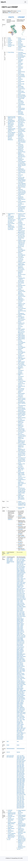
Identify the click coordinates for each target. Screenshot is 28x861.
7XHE (20, 800)
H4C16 (20, 612)
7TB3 (20, 798)
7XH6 (18, 800)
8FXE (20, 804)
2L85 (20, 760)
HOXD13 (22, 631)
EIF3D (23, 593)
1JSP (18, 755)
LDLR (21, 646)
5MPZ (18, 780)
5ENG (23, 771)
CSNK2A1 (21, 585)
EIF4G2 (18, 594)
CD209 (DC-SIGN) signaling (21, 315)
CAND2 (11, 558)
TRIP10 (18, 725)
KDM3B (18, 639)
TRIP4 (21, 725)
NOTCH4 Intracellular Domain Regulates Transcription (21, 351)
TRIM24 (22, 724)
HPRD (9, 12)
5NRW (23, 781)
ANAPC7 (18, 561)
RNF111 (23, 691)
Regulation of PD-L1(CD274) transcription (21, 465)
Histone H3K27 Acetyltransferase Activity (21, 92)
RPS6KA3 (19, 695)
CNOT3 (11, 17)
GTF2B (21, 609)
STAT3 (24, 713)
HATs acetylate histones (21, 283)
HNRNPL (18, 623)
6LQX (23, 791)
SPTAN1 (23, 710)
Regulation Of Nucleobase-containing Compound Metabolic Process (21, 844)
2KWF (23, 759)
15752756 (19, 11)
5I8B (24, 774)
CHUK (21, 578)
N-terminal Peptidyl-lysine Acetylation (21, 159)
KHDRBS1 (22, 640)
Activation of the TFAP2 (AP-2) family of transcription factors (21, 325)
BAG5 (24, 566)
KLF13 (18, 643)
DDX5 (18, 589)
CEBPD (18, 576)
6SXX (23, 793)
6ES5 (18, 788)
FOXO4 (18, 603)
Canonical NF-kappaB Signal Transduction (21, 147)
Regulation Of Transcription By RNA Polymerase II (22, 140)
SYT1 (18, 717)
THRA (23, 719)
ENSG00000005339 (21, 748)
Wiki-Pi (3, 2)
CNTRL (18, 582)
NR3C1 (20, 671)
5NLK (21, 781)
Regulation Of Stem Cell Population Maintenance (10, 137)
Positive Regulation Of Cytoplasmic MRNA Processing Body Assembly (11, 835)
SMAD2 (21, 702)
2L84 (18, 760)
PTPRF (21, 687)
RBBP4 (18, 689)
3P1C (18, 763)
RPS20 (18, 694)
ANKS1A (22, 561)
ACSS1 (18, 558)
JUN (24, 636)
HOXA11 (18, 625)
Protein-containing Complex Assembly (22, 191)
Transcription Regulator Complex (21, 45)
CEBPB (21, 575)
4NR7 (23, 766)
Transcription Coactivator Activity (20, 64)
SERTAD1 (23, 697)
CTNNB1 (18, 587)
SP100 (23, 708)
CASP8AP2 (22, 571)
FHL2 (25, 599)
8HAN (23, 806)
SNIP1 (18, 707)
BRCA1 (23, 568)
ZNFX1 (21, 739)
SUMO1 (18, 716)
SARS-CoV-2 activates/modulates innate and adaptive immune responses (21, 382)
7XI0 (23, 800)
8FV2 (23, 803)
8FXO (18, 805)
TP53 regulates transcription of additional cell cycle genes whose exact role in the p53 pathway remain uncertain (11, 219)
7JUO (20, 797)
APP (23, 564)
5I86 (19, 774)
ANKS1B (18, 563)
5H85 (23, 772)
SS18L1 (24, 712)
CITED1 (18, 580)
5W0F (23, 783)
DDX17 (24, 588)
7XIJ (18, 802)
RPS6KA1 (22, 694)
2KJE (20, 759)
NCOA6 (21, 665)
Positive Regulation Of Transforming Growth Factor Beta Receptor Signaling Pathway (22, 164)
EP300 (18, 595)
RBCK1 (18, 690)
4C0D (8, 755)
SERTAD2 (19, 699)
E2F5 (18, 591)
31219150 (20, 541)
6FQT (20, 789)
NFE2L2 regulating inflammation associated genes (21, 401)
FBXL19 (24, 598)
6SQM (20, 793)
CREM (21, 583)
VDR (23, 729)
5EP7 (18, 772)
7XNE (22, 802)
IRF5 (18, 636)
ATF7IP (18, 566)
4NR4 (23, 765)
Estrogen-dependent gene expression (21, 356)
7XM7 (20, 802)
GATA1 (23, 604)
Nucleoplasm (20, 44)
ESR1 (23, 595)
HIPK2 (18, 616)
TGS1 (21, 719)
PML (21, 679)
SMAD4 (21, 704)
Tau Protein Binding (22, 96)
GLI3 (18, 606)
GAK (21, 604)
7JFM (18, 797)
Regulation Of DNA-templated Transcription (11, 124)
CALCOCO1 (22, 569)
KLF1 (23, 642)
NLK (21, 670)
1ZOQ (23, 758)
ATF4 (23, 565)
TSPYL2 (18, 727)
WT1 (23, 730)
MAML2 (21, 649)
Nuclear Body (20, 50)
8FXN (23, 804)
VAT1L (21, 729)
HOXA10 (22, 623)
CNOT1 (8, 559)
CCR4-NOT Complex (10, 43)
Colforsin (19, 501)
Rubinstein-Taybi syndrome (21, 508)
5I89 (21, 774)
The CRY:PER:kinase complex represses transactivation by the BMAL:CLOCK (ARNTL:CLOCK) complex (21, 490)
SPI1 (18, 710)
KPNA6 (21, 645)
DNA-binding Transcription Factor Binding (21, 113)
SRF (21, 712)
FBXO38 (18, 599)
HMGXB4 (19, 621)
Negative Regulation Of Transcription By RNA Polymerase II (22, 118)
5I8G (18, 775)
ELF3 (21, 594)
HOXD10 (21, 629)
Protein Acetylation (21, 142)
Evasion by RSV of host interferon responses (21, 432)
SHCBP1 (18, 701)
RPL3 (20, 693)
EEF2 (18, 592)
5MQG (23, 780)
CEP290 (21, 576)
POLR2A (18, 680)
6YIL (22, 794)
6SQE (23, 792)
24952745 (20, 543)
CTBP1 (22, 586)
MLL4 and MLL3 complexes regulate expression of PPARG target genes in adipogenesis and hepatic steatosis (22, 438)
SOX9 (20, 708)
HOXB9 (18, 629)
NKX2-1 (18, 670)
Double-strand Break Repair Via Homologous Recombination (21, 123)
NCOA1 (18, 663)
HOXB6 (18, 628)
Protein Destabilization (21, 168)
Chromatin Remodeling (20, 133)
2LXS (22, 760)
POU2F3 (18, 682)
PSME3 (21, 685)
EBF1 (20, 591)
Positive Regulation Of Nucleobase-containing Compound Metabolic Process (22, 821)
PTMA (18, 687)
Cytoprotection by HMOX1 (21, 386)
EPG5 (21, 595)
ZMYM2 (18, 736)
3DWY (23, 761)
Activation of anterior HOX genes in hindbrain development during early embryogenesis (22, 310)
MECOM (21, 655)
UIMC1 (18, 729)
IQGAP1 (18, 634)
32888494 (20, 525)
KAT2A (18, 637)
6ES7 (23, 788)
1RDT (22, 755)
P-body (9, 37)
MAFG (22, 648)
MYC (18, 661)
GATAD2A (19, 605)
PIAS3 (23, 678)
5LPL (20, 777)
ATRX (21, 566)
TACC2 (20, 717)
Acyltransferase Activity (21, 82)
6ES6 (20, 788)
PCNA (18, 676)
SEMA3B (21, 696)
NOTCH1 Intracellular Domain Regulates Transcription (21, 249)
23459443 (20, 547)
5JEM (22, 775)
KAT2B (21, 637)
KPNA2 (18, 645)
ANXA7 (22, 563)
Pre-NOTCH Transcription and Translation (21, 224)
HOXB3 (18, 627)
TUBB (21, 727)
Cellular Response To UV (21, 173)
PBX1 (20, 674)
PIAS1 (18, 678)
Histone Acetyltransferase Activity (21, 72)
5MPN (23, 778)
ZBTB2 (21, 734)
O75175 (8, 752)
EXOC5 (18, 598)
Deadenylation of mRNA (11, 214)
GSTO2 (18, 609)
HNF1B (18, 622)
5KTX (23, 776)
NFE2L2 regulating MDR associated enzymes (21, 415)
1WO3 (18, 757)
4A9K (23, 764)
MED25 (18, 656)
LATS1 (18, 646)
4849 (8, 741)
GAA (23, 603)
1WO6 (18, 758)
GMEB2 (23, 606)
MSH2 (18, 659)
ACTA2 (21, 558)
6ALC (20, 786)
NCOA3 (18, 665)
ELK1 (23, 594)
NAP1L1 (21, 662)
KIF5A (18, 642)
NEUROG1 (19, 666)
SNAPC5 (18, 706)
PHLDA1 (18, 677)
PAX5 (18, 674)
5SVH (23, 782)
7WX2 (23, 799)
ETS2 (20, 597)
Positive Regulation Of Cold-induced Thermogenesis (11, 133)
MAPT (21, 653)
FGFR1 (21, 599)
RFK (20, 691)
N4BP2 (18, 662)
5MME (22, 777)
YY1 (25, 733)
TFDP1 (18, 719)
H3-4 (23, 611)
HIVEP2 (18, 617)
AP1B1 (18, 564)
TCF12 (18, 718)
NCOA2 (21, 663)
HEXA (18, 615)
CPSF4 (24, 582)
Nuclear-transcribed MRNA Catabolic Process (11, 824)
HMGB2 (21, 620)
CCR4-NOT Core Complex (11, 45)
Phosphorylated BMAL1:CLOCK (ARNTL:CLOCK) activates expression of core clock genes (21, 475)
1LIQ (20, 755)
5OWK (20, 782)
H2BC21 (21, 610)
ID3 (11, 561)
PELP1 (21, 676)
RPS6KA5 (23, 695)
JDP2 (22, 636)
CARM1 (18, 571)
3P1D (20, 763)
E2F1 (22, 589)
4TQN (20, 769)
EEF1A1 (23, 591)
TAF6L (23, 717)
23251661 (23, 536)
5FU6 (13, 755)
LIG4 (23, 646)
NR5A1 (23, 671)
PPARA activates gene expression (21, 231)
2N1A (18, 761)
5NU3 (18, 782)
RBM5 (24, 690)
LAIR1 (8, 553)
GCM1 (22, 605)
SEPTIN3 (19, 697)
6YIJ (18, 794)
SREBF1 (22, 711)
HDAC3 (23, 614)
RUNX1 (8, 563)
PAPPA (22, 673)
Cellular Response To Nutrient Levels (21, 170)
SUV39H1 (22, 716)
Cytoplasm (10, 40)
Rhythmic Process (21, 187)
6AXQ (23, 786)
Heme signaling (21, 388)
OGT (21, 672)
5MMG (18, 778)
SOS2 (18, 708)
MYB (18, 660)
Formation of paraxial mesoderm (21, 397)
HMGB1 (18, 620)
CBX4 (18, 572)
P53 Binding (20, 54)
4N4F (20, 765)
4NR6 (20, 766)
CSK (18, 585)
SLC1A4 (22, 701)
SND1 (22, 706)
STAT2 (21, 713)
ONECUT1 (19, 673)
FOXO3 (21, 602)
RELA (18, 691)
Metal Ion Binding (21, 94)
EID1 (23, 592)
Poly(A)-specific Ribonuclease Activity (11, 820)
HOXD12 (18, 631)
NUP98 (18, 672)
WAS (18, 730)
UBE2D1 (18, 728)
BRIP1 (18, 569)
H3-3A (21, 611)
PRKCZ (21, 684)
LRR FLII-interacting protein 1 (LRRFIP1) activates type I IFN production (21, 279)
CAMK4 (18, 570)
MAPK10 (22, 651)
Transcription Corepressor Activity (20, 68)
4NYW (20, 768)
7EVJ (20, 795)
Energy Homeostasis (20, 196)
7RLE (18, 798)
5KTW (20, 776)
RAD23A (18, 688)
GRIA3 (21, 608)
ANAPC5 (23, 560)
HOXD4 (18, 632)
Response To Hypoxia (20, 127)
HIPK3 (21, 616)
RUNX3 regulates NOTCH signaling (21, 335)
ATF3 (20, 565)
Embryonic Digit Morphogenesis (21, 178)
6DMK (23, 787)
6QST (20, 792)
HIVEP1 (24, 616)
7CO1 (18, 795)
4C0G (10, 755)
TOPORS (18, 722)
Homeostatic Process (20, 175)
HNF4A (21, 622)
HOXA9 (21, 625)
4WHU (18, 770)
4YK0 (21, 770)
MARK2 (18, 654)
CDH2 (24, 572)
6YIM (24, 794)
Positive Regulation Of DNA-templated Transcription (22, 181)
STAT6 (21, 714)
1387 (18, 741)
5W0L (18, 785)
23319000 (20, 523)
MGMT (21, 656)
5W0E (20, 783)
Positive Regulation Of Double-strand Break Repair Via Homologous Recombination (22, 209)
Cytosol (9, 41)
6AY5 (20, 787)
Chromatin (20, 41)
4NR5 (18, 766)
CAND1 (8, 558)
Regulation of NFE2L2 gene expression (20, 422)
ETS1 (18, 597)
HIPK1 (23, 615)
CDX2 (23, 574)
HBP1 (23, 612)
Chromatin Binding (21, 56)
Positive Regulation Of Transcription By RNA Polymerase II (22, 184)
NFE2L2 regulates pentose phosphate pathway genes (21, 409)
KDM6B (18, 640)
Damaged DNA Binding (21, 58)
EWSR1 (23, 597)
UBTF (24, 728)
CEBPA (18, 575)
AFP (21, 559)
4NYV (18, 768)
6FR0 (18, 791)
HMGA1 (22, 619)
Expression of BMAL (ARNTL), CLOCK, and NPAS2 (21, 469)
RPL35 (23, 693)
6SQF (18, 793)
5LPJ (18, 777)
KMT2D (21, 644)
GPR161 (18, 608)
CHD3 (22, 577)
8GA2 (23, 805)
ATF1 (18, 565)
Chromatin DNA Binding (21, 84)
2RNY (20, 761)
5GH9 (20, 772)
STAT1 (18, 713)
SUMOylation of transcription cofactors (21, 301)
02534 (18, 745)
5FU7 (8, 757)
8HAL (18, 806)
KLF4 (21, 643)
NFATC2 (23, 666)
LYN (17, 648)
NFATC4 (18, 667)
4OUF (18, 769)
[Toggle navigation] (25, 2)
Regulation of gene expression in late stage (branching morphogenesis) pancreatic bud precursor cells (21, 243)
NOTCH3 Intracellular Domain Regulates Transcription (21, 341)
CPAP (21, 582)
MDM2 (18, 655)
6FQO (18, 789)
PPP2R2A (22, 683)
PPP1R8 (18, 683)
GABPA (18, 604)
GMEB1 (20, 606)
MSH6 (21, 659)
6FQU (23, 789)
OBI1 (13, 561)
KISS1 (21, 642)
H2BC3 (18, 611)
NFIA (21, 668)
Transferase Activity (20, 79)
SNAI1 (18, 705)
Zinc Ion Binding (21, 75)
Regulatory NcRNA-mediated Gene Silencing (12, 130)
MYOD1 (23, 661)
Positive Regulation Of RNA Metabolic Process (22, 826)
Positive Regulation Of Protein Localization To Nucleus (22, 203)
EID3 (18, 593)
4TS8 (23, 769)
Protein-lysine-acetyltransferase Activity (21, 104)
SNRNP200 (22, 707)
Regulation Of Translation (10, 127)
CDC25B (21, 572)
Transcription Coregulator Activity (20, 61)
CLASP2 (18, 581)
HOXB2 (21, 626)
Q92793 (18, 752)
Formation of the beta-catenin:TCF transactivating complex (21, 237)
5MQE (20, 780)
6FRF (20, 791)
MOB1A (21, 657)
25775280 (20, 534)
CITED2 (21, 580)
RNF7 (18, 693)
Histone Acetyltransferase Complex (21, 39)
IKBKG (21, 633)
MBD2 (21, 654)
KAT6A (18, 638)
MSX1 (23, 659)
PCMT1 (23, 674)
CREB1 (18, 583)
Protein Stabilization (20, 189)
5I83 (17, 774)
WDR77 (20, 730)
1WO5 (23, 757)
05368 (8, 745)
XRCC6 (20, 731)
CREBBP (21, 17)
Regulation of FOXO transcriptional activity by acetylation (21, 370)
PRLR (24, 684)
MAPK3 (18, 653)
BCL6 (20, 568)
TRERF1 (18, 724)
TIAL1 (18, 721)
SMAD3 (18, 704)
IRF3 (23, 634)
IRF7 (20, 636)
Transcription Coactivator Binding (22, 53)
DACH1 (18, 588)
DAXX (21, 588)
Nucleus (9, 39)
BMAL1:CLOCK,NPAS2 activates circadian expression (22, 220)
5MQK (18, 781)
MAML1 (18, 649)
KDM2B (21, 638)
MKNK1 (18, 657)
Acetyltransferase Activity (21, 77)
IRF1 (21, 634)
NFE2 (21, 667)
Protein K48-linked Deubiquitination (21, 193)
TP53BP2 (19, 723)
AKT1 (18, 560)
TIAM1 (20, 721)
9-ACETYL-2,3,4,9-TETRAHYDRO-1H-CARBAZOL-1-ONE (22, 504)
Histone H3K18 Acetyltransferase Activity (21, 89)
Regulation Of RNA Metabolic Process (21, 840)
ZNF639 (18, 739)
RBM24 (21, 690)
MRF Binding (20, 86)
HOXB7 (21, 628)
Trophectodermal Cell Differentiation (11, 121)
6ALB (18, 786)
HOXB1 (18, 626)
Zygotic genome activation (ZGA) (21, 429)
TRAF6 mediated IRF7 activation (21, 362)
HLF (21, 617)
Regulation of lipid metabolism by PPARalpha (21, 305)
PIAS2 (21, 678)
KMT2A (18, 644)
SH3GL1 (22, 700)
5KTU (18, 776)
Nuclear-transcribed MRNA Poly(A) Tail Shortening (11, 118)
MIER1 (24, 656)
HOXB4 (21, 627)
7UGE (18, 799)
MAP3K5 (22, 650)
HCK (18, 614)
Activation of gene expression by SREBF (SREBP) (21, 263)
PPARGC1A (22, 682)
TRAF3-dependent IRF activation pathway (21, 359)
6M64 (18, 792)
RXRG (18, 696)
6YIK (20, 794)
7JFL (23, 795)
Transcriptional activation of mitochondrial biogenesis (21, 259)
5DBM (18, 771)
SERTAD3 (23, 699)
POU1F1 (22, 680)
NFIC (24, 668)
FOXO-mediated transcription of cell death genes (21, 365)
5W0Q (20, 785)
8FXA (18, 804)
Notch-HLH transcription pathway (20, 288)
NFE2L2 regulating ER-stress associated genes (21, 419)
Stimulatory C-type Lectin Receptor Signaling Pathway (21, 130)
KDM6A (21, 639)
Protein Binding (11, 52)
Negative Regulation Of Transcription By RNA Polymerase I (21, 154)
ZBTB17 (18, 734)
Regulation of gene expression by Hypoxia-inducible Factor (21, 215)
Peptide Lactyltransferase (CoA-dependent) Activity (21, 108)
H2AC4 (18, 610)
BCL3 (18, 568)
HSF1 (21, 632)
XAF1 (18, 731)
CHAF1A (18, 577)
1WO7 (21, 758)
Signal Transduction (20, 144)
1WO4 (21, 757)
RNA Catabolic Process (11, 831)
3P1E (23, 763)
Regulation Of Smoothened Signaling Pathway (21, 150)
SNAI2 (21, 705)
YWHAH (22, 733)
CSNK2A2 (19, 586)
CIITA (24, 578)
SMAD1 (18, 702)
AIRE (23, 559)
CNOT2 (11, 559)
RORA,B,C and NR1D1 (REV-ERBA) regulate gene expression (21, 497)
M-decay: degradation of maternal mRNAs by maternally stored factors (11, 227)
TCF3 (21, 718)
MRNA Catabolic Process (11, 829)
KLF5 (23, 643)
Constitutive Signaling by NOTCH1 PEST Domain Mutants (21, 267)
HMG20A (18, 619)
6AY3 (18, 787)
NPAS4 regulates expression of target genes (21, 394)
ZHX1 (22, 735)
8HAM (20, 806)
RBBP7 (21, 689)
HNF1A (22, 621)
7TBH (23, 798)
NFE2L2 (18, 668)
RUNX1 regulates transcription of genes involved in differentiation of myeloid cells (21, 331)
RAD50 (21, 688)
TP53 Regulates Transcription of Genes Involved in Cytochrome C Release (21, 319)
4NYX (23, 768)
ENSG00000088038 (10, 748)
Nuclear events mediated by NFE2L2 (21, 391)
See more (8, 839)
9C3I (12, 757)
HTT (23, 632)
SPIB (20, 710)
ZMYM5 (21, 736)
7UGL (20, 799)
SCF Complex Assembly (10, 826)
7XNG (18, 803)
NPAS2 (23, 670)
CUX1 (22, 587)
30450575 (10, 519)
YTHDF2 (18, 733)
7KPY (23, 797)
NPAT (18, 671)
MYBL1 (20, 660)
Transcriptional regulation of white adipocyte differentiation (21, 292)
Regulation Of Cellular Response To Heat (21, 199)
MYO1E (20, 661)
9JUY (23, 808)
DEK (20, 589)
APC (21, 564)
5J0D (20, 775)
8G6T (20, 805)
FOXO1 (18, 602)
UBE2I (21, 728)
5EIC (20, 771)
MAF (20, 648)
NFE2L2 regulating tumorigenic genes (21, 412)
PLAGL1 (18, 679)
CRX (24, 583)
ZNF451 (21, 738)
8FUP (20, 803)
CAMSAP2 (22, 570)
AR (24, 564)
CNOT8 (11, 560)
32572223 (20, 515)
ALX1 (20, 560)
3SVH (20, 764)
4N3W (18, 765)
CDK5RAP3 (19, 574)
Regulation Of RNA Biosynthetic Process (21, 833)
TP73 (22, 723)
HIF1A (21, 615)
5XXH (23, 785)
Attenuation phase (21, 285)
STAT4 (18, 714)
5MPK (21, 778)
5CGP (23, 770)
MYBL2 (23, 660)
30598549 (23, 518)
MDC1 (24, 654)
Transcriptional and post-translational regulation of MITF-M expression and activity (21, 454)
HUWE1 (18, 633)
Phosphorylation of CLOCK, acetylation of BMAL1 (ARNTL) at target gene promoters (22, 482)
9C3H (10, 757)
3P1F (18, 764)
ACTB (24, 558)
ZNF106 (18, 738)
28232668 (20, 529)
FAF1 (21, 598)
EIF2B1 (20, 593)
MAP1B (18, 650)
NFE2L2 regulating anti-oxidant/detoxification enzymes (21, 404)
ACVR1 (18, 559)
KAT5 (24, 637)
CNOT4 (8, 560)
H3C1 (18, 612)
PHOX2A (22, 677)
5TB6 (18, 783)
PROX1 (18, 685)
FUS (21, 603)
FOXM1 (21, 600)
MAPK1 (18, 651)
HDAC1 (20, 614)
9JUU (20, 808)
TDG (23, 718)
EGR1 (20, 592)
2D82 (18, 759)
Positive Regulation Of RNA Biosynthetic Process (22, 812)
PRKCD (18, 684)
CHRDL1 (18, 578)
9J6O (18, 808)
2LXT (25, 760)
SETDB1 (18, 700)
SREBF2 (18, 712)
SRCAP (18, 711)
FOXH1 (18, 600)
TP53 (22, 722)
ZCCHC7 (18, 735)
